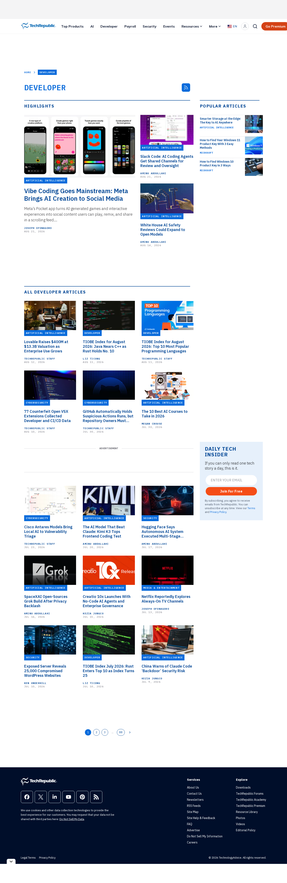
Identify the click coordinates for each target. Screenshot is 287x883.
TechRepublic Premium (250, 806)
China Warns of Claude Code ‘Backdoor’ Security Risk (167, 668)
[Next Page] (129, 732)
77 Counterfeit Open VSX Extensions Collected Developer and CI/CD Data (47, 416)
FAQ (189, 824)
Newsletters (195, 800)
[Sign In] (245, 26)
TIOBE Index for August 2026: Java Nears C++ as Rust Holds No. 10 (104, 346)
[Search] (255, 26)
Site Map (193, 812)
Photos (240, 818)
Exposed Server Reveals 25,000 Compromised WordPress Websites (45, 671)
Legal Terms (28, 857)
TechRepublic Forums (249, 793)
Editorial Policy (245, 830)
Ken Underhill (35, 683)
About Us (193, 787)
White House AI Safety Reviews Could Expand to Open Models (162, 230)
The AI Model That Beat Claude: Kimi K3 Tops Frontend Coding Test (104, 532)
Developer (109, 26)
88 (120, 732)
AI (92, 26)
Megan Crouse (152, 423)
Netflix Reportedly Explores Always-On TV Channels (166, 599)
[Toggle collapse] (11, 861)
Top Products (72, 26)
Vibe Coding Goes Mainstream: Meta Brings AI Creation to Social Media (76, 194)
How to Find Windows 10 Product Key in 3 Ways (216, 163)
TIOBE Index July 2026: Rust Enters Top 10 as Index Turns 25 (108, 671)
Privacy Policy (218, 512)
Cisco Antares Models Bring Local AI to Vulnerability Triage (48, 532)
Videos (240, 824)
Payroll (130, 26)
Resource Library (247, 812)
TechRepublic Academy (251, 800)
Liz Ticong (91, 358)
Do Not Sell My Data (71, 819)
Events (169, 26)
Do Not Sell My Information (204, 836)
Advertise (193, 830)
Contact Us (194, 793)
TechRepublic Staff (39, 358)
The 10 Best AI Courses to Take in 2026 (165, 413)
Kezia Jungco (93, 613)
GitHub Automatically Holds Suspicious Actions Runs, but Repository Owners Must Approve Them (108, 416)
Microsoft (206, 152)
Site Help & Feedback (201, 818)
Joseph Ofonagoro (38, 228)
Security (150, 26)
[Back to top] (279, 870)
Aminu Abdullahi (153, 173)
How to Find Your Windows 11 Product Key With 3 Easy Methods (220, 144)
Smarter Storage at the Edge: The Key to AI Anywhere (220, 120)
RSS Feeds (194, 806)
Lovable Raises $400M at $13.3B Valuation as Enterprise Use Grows (46, 346)
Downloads (243, 787)
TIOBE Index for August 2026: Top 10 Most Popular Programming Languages (165, 346)
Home (27, 72)
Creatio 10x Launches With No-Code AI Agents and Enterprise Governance (106, 601)
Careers (192, 842)
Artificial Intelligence (217, 127)
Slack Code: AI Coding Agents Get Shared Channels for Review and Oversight (166, 161)
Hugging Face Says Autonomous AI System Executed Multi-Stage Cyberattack (162, 532)
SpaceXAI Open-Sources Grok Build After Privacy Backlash (45, 601)
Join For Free (231, 491)
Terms (251, 508)
